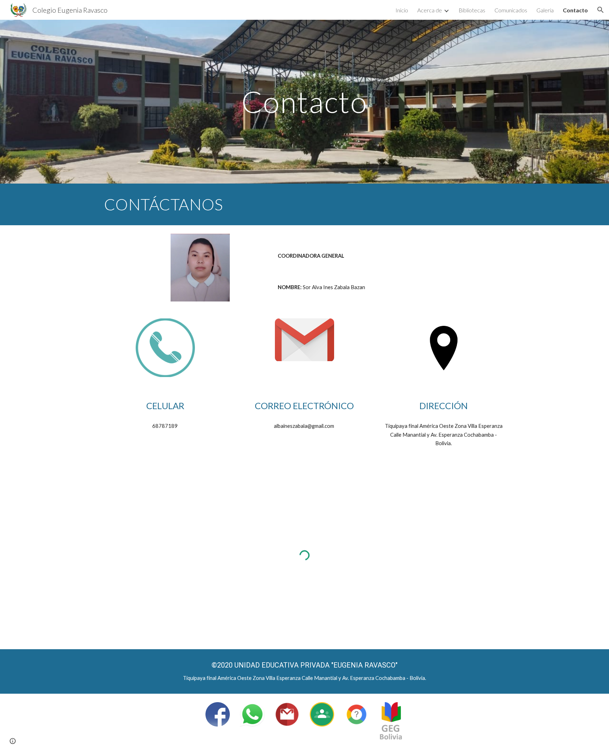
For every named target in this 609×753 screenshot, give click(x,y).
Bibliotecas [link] (472, 10)
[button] (600, 9)
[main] (304, 101)
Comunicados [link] (510, 10)
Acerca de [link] (429, 10)
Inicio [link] (401, 10)
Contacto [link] (575, 10)
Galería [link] (545, 10)
